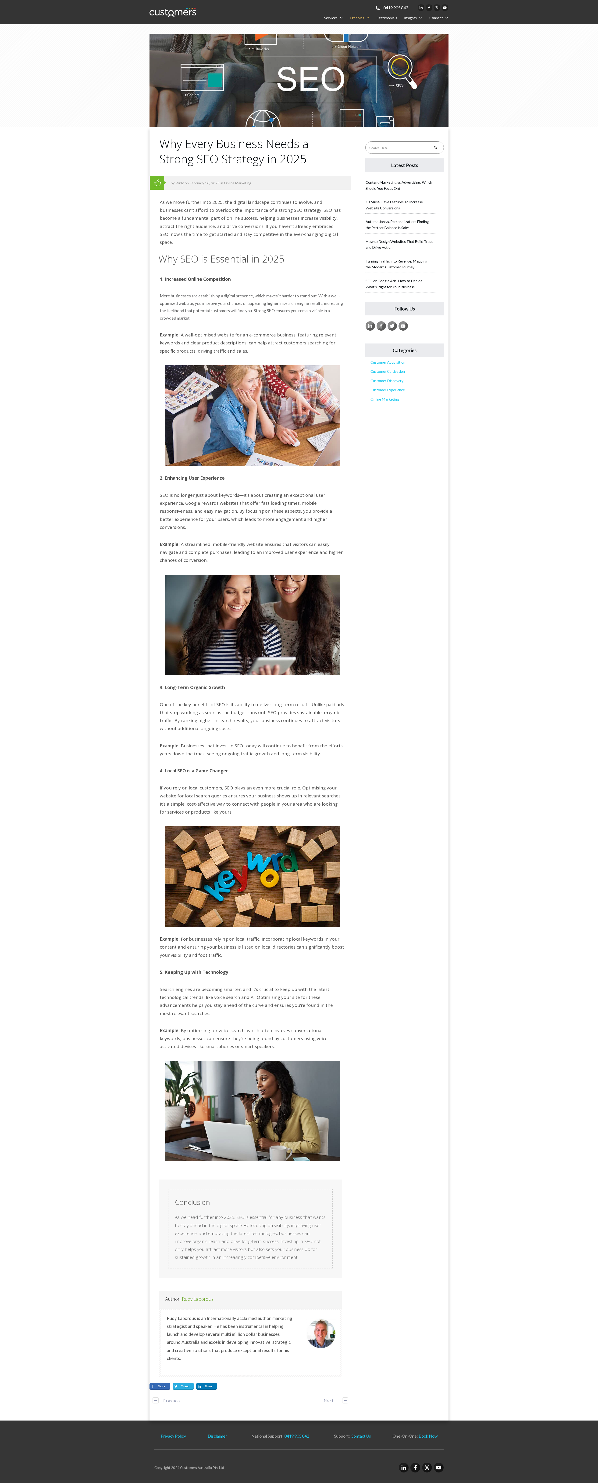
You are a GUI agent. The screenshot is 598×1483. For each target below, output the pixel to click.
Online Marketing (237, 183)
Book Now (428, 1436)
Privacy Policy (173, 1436)
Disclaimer (217, 1436)
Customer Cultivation (387, 371)
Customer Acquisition (387, 362)
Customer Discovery (386, 380)
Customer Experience (387, 389)
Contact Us (361, 1436)
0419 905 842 (296, 1436)
